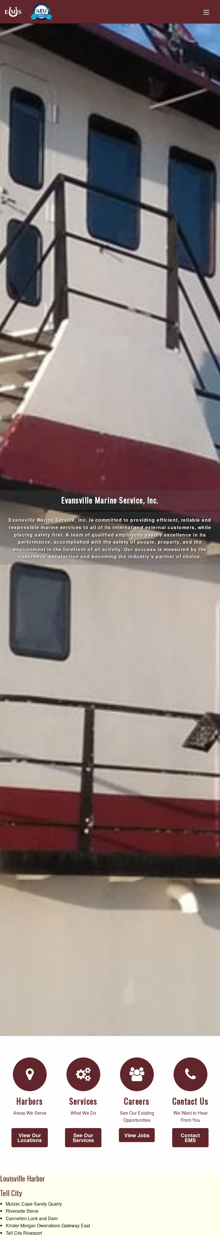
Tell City (11, 1193)
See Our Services (83, 1138)
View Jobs (137, 1135)
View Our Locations (29, 1138)
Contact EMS (190, 1138)
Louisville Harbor (22, 1178)
